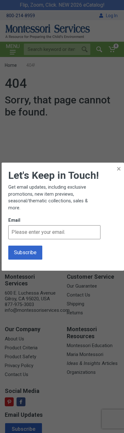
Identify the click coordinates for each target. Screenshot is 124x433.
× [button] (119, 168)
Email (14, 220)
